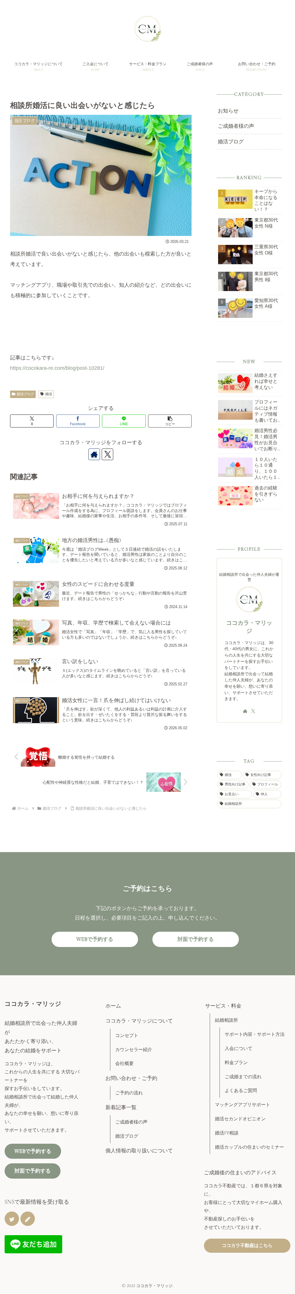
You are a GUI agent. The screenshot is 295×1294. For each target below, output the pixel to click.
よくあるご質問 (241, 1090)
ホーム (113, 1006)
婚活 (48, 394)
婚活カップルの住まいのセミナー (249, 1147)
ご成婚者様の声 (131, 1122)
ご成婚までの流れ (243, 1076)
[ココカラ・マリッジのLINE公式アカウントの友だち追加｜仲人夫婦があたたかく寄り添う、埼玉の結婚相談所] (33, 1244)
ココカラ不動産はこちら (247, 1245)
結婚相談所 (226, 1020)
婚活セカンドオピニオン (240, 1119)
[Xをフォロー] (107, 454)
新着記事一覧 (121, 1107)
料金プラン (236, 1062)
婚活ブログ (25, 394)
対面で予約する (195, 939)
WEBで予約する (94, 939)
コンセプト (126, 1035)
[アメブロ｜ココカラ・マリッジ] (27, 1219)
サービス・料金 (223, 1006)
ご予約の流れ (129, 1093)
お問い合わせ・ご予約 (131, 1078)
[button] (170, 421)
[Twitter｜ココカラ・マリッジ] (12, 1219)
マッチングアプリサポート (242, 1104)
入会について (238, 1048)
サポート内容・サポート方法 (255, 1034)
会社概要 (124, 1063)
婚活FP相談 (227, 1133)
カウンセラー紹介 (133, 1049)
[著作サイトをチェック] (94, 454)
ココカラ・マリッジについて (139, 1021)
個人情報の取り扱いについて (139, 1150)
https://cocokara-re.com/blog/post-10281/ (57, 368)
